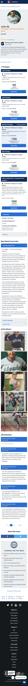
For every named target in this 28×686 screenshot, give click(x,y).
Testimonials (14, 640)
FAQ (14, 630)
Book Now (14, 92)
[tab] (14, 214)
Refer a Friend (14, 623)
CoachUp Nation (14, 613)
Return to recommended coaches (10, 6)
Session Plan (6, 324)
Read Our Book (14, 647)
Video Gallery (14, 615)
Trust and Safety (14, 638)
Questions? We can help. (14, 591)
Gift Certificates (14, 620)
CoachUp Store (14, 650)
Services (5, 234)
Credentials (6, 214)
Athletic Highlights (8, 320)
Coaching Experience (8, 245)
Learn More (8, 44)
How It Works (14, 632)
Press (14, 662)
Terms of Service (18, 681)
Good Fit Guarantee (14, 635)
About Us (14, 657)
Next (20, 525)
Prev (8, 525)
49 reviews (11, 40)
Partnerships (14, 659)
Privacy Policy (9, 681)
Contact (14, 667)
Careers (14, 664)
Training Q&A (14, 618)
